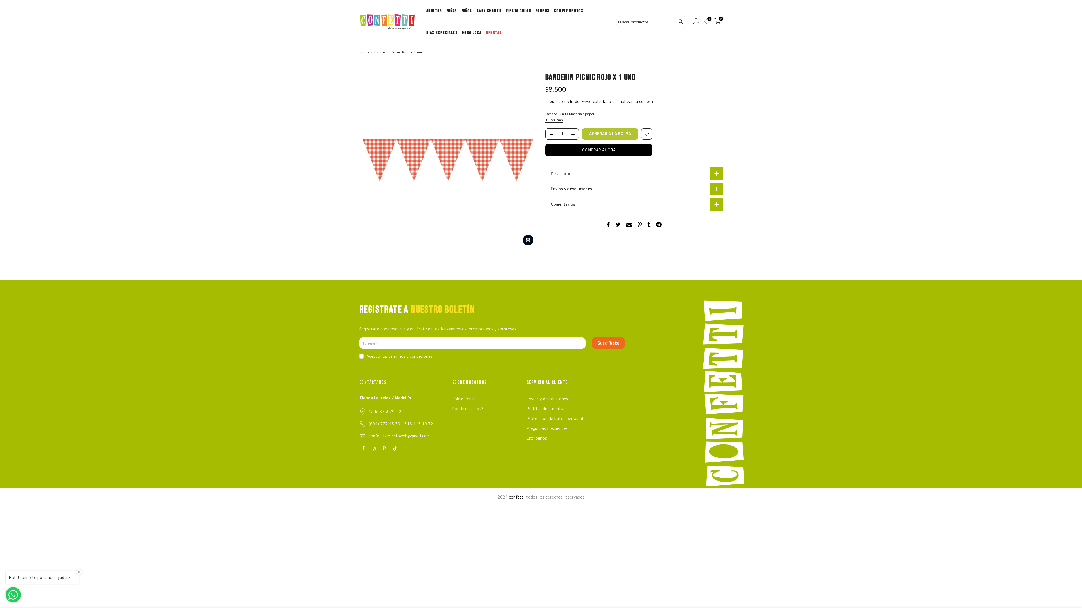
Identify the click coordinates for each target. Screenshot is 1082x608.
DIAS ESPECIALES (442, 32)
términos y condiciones (410, 356)
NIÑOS (467, 11)
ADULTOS (434, 11)
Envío (587, 101)
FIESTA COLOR (518, 11)
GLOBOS (542, 11)
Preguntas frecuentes (547, 428)
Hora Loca (472, 32)
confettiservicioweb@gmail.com (399, 436)
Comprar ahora (599, 150)
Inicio (364, 52)
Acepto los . (400, 356)
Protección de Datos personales (557, 418)
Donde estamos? (468, 408)
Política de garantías (546, 408)
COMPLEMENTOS (568, 11)
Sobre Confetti (466, 398)
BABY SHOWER (489, 11)
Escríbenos (537, 438)
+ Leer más (554, 119)
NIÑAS (452, 11)
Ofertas (494, 32)
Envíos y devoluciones (547, 398)
